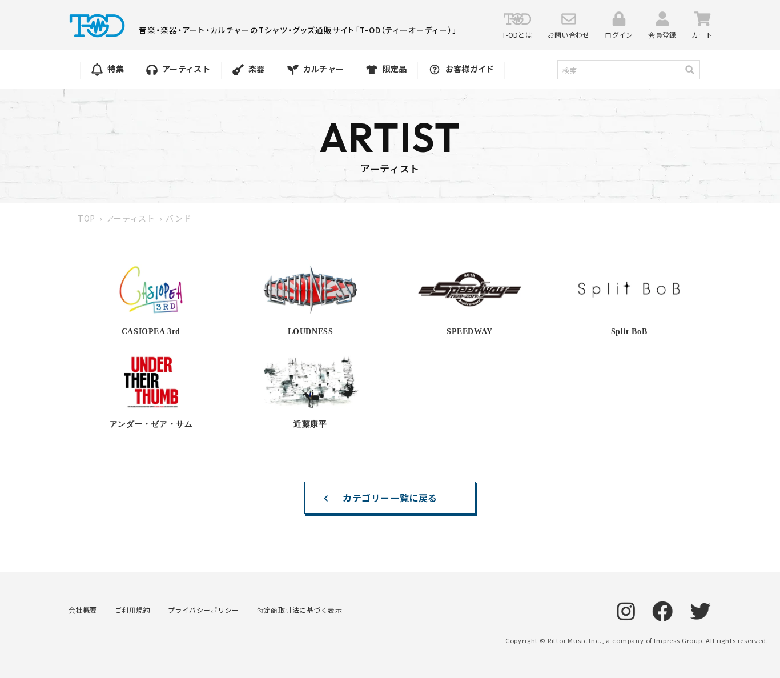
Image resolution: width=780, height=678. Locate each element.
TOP (86, 218)
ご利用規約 (132, 610)
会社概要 (83, 610)
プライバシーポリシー (203, 610)
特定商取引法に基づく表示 (300, 610)
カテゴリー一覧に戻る (390, 497)
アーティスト (130, 218)
